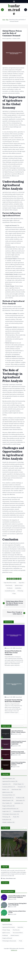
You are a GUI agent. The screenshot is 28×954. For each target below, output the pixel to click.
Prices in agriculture (6, 38)
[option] (14, 733)
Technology (20, 590)
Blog (7, 19)
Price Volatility (7, 803)
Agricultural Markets (9, 778)
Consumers (21, 786)
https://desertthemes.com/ (9, 878)
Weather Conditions (8, 822)
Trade (14, 593)
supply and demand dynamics (10, 808)
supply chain (7, 811)
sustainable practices (10, 590)
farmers (6, 789)
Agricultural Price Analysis (10, 582)
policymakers (21, 800)
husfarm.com (14, 950)
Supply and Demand (9, 806)
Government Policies (9, 795)
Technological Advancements (11, 814)
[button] (24, 726)
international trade (8, 797)
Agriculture (21, 582)
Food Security (9, 585)
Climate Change (19, 784)
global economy (19, 585)
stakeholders (18, 588)
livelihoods (9, 588)
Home (4, 19)
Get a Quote (5, 882)
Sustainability (18, 811)
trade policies (7, 819)
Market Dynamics (8, 800)
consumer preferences (9, 786)
